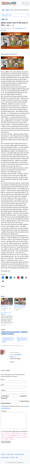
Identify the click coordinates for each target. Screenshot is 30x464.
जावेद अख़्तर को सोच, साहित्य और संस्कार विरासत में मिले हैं (20, 306)
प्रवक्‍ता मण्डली (10, 454)
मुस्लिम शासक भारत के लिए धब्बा (8, 334)
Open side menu (7, 15)
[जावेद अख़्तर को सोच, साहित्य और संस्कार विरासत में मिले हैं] (20, 301)
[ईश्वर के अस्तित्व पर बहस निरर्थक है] (7, 319)
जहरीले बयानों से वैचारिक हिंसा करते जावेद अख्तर (6, 306)
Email (2, 385)
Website (3, 390)
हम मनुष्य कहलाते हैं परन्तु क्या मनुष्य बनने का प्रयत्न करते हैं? (8, 340)
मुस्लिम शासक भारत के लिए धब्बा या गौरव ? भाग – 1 (22, 340)
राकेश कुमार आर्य (19, 28)
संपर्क (17, 457)
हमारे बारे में (3, 454)
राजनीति (7, 10)
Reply (12, 362)
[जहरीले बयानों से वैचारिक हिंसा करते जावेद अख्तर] (7, 301)
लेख (12, 10)
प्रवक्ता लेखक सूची (19, 454)
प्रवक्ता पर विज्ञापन (5, 457)
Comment (4, 411)
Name (2, 379)
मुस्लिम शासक (24, 332)
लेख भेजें (12, 457)
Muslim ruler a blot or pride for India (11, 332)
